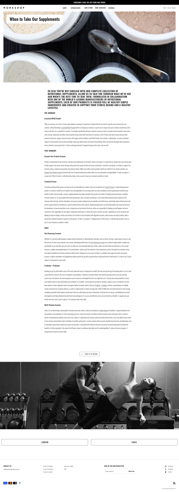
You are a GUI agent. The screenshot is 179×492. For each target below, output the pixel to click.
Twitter (170, 472)
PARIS (134, 442)
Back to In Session (91, 354)
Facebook (170, 469)
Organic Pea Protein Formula (53, 172)
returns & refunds (68, 466)
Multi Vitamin (104, 310)
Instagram (170, 466)
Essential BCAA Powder (68, 127)
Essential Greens (109, 187)
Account (169, 8)
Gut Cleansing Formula (97, 242)
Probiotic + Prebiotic (101, 285)
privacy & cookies (48, 472)
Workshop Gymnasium (171, 488)
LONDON (44, 442)
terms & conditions (48, 469)
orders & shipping (48, 466)
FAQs (65, 469)
